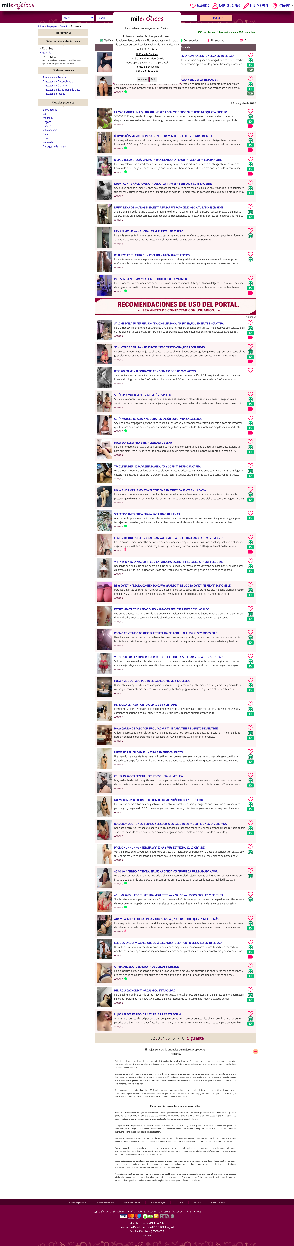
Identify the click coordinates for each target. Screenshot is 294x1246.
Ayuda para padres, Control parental (147, 62)
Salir (153, 79)
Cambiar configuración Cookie (147, 58)
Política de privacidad (147, 66)
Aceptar (142, 79)
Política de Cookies (147, 54)
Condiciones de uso (147, 71)
